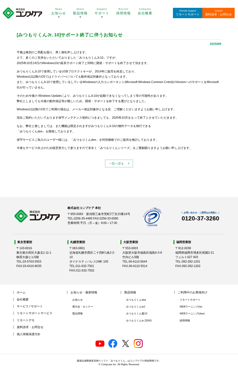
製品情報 (77, 313)
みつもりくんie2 (135, 306)
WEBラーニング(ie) (191, 306)
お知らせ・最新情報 (83, 292)
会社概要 (23, 299)
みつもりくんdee (136, 299)
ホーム (21, 292)
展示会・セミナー (82, 306)
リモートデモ (26, 320)
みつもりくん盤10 (136, 313)
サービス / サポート (30, 306)
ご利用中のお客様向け (193, 292)
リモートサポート (188, 14)
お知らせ (77, 299)
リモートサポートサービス (34, 313)
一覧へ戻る (116, 163)
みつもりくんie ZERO (139, 320)
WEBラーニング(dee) (192, 313)
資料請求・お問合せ (218, 14)
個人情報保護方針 (29, 334)
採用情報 (185, 320)
